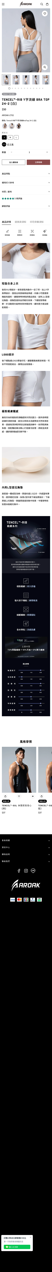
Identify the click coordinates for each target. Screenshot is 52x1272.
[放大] (45, 67)
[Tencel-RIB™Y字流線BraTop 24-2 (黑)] (18, 126)
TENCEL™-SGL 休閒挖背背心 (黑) (17, 807)
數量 (4, 152)
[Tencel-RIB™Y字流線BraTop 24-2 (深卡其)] (5, 126)
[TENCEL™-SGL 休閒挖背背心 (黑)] (19, 770)
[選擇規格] (5, 796)
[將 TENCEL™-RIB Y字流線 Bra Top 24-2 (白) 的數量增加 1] (47, 152)
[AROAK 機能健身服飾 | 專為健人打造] (26, 4)
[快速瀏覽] (33, 796)
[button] (47, 4)
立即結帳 (38, 162)
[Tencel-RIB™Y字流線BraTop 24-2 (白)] (12, 126)
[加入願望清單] (45, 13)
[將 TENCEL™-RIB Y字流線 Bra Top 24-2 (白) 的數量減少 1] (11, 152)
